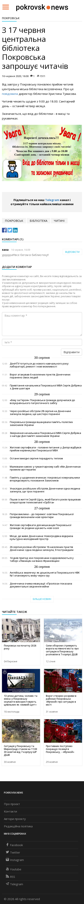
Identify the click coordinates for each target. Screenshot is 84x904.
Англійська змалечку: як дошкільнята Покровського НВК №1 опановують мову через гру (45, 574)
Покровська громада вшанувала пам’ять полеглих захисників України (41, 423)
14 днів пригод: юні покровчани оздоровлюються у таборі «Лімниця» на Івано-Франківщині (42, 559)
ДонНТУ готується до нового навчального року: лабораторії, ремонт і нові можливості (39, 365)
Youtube (15, 869)
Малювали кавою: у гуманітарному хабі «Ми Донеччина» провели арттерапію (45, 468)
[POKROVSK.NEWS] (42, 7)
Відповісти (72, 252)
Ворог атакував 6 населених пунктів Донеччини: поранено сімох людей (40, 376)
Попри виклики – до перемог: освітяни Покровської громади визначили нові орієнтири (42, 516)
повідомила (10, 94)
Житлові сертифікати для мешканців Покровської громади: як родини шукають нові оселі (40, 527)
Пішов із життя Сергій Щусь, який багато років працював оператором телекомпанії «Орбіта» (45, 501)
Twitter (15, 852)
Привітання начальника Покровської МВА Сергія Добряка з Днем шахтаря (46, 387)
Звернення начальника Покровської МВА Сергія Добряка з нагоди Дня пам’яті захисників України (45, 434)
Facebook (16, 845)
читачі (59, 221)
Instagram (17, 860)
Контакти (10, 811)
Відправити (71, 352)
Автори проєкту (15, 819)
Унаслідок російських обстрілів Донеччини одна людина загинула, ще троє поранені (45, 490)
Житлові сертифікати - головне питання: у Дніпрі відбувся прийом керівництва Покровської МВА (45, 449)
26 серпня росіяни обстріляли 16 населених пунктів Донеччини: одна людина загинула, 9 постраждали (41, 548)
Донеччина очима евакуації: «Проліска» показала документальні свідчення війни (41, 585)
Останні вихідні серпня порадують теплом (36, 458)
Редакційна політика (18, 826)
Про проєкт (12, 804)
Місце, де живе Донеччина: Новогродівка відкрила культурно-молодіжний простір (41, 537)
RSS (12, 877)
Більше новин (42, 599)
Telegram (52, 200)
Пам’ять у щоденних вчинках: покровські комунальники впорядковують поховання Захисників (45, 479)
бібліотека (38, 221)
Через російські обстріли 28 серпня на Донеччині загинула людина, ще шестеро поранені (40, 413)
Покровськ (11, 18)
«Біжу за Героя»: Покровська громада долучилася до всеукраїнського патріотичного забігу (42, 402)
